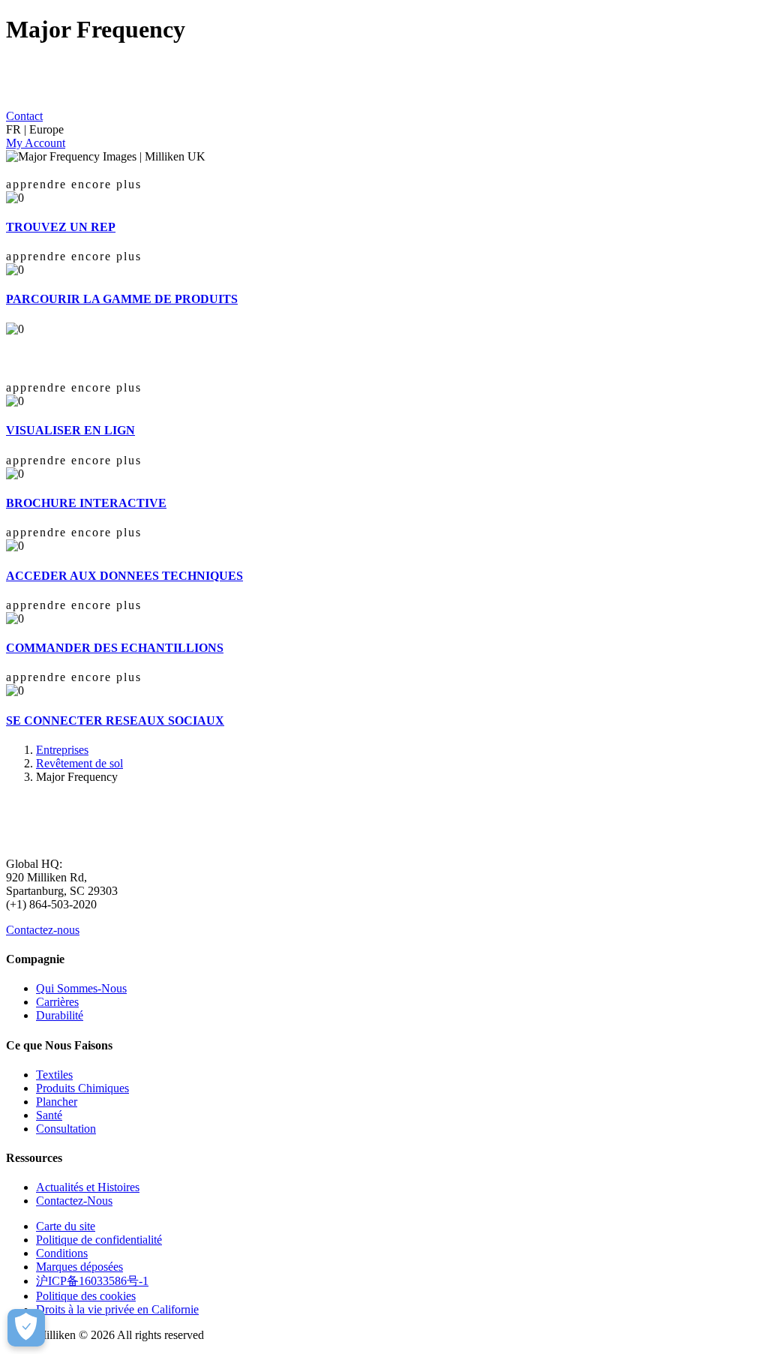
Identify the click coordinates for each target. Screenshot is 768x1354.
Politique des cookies (86, 1295)
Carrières (57, 1001)
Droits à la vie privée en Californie (117, 1309)
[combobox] (384, 130)
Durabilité (59, 1015)
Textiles (54, 1074)
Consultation (66, 1128)
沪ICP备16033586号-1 (92, 1280)
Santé (49, 1115)
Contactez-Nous (74, 1200)
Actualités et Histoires (88, 1187)
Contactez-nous (43, 929)
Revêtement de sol (79, 763)
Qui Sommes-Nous (81, 988)
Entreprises (62, 749)
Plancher (56, 1101)
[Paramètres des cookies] (26, 1327)
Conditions (62, 1253)
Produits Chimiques (82, 1088)
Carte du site (65, 1226)
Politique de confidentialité (99, 1239)
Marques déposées (79, 1266)
